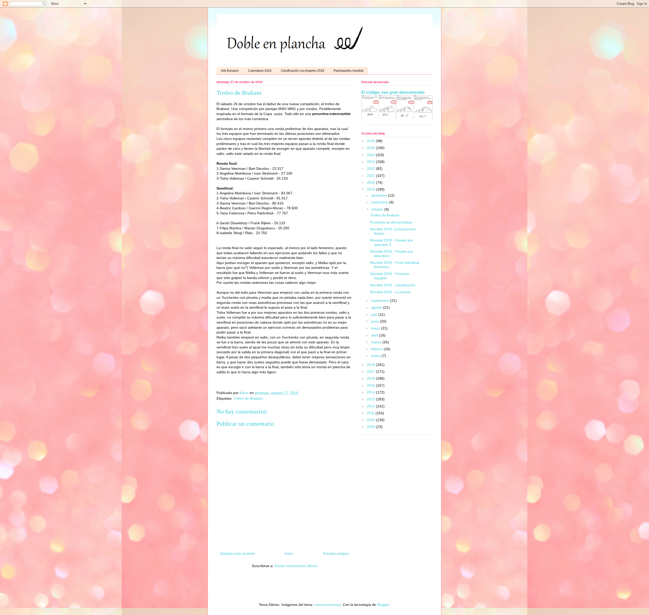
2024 (371, 155)
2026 (371, 141)
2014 (371, 392)
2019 (371, 189)
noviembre (380, 202)
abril (375, 335)
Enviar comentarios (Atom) (296, 566)
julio (374, 314)
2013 (371, 399)
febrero (377, 349)
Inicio (289, 553)
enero (376, 356)
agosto (377, 307)
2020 (371, 182)
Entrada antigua (336, 553)
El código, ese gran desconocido (393, 92)
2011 (371, 413)
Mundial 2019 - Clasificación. (393, 285)
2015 (371, 385)
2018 (371, 365)
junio (375, 321)
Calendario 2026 (260, 70)
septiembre (380, 301)
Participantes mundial (349, 70)
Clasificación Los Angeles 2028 (302, 70)
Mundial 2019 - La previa (390, 292)
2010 (371, 420)
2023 (371, 162)
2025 (371, 148)
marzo (376, 342)
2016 (371, 378)
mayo (376, 328)
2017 (371, 371)
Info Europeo (230, 70)
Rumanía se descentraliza (391, 222)
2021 (371, 176)
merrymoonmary (327, 605)
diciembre (379, 195)
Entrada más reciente (237, 553)
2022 (371, 168)
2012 (371, 406)
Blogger (383, 605)
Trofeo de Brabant (248, 398)
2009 (371, 427)
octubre (377, 209)
